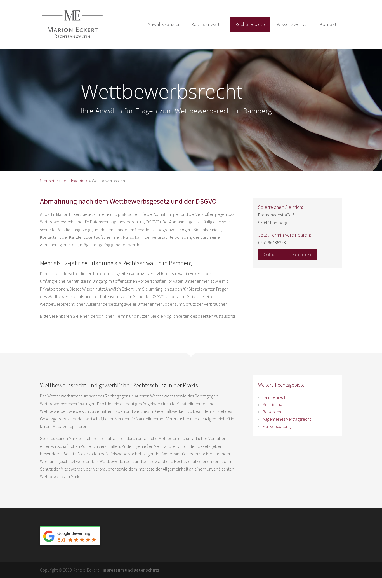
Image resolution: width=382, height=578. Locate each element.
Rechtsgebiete (250, 24)
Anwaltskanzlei (163, 24)
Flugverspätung (277, 426)
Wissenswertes (292, 24)
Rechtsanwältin (207, 24)
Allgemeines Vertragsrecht (287, 419)
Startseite (49, 180)
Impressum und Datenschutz (130, 570)
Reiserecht (272, 412)
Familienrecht (275, 397)
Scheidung (272, 404)
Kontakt (328, 24)
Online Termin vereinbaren (287, 254)
